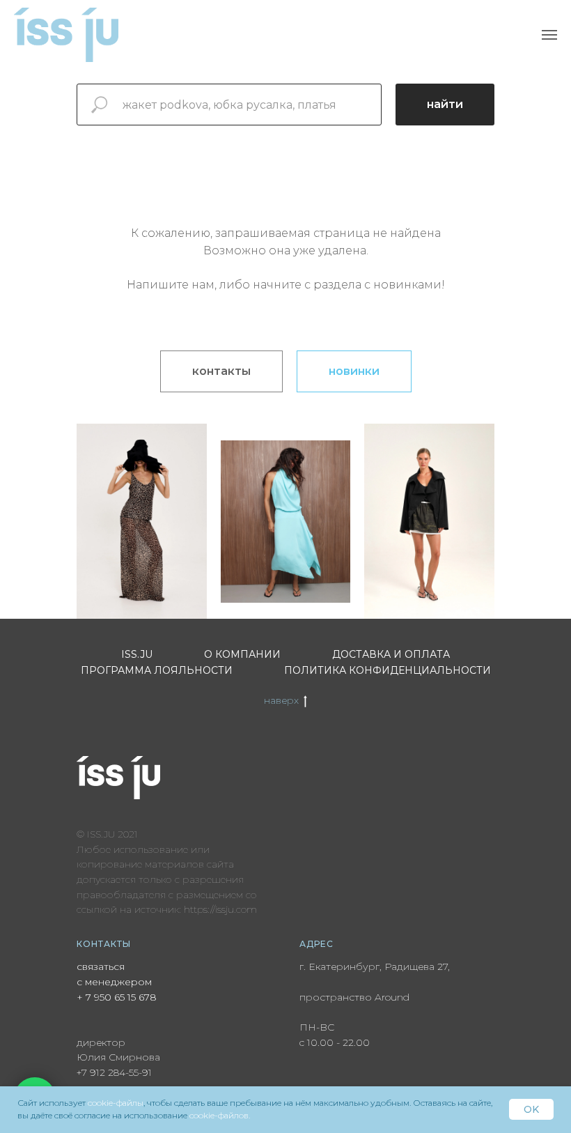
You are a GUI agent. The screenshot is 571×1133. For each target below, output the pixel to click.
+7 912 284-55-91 (114, 1072)
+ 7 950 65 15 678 (117, 997)
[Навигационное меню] (549, 35)
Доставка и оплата (391, 654)
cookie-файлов (219, 1115)
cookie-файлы (115, 1102)
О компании (242, 654)
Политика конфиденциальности (387, 670)
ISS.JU (136, 654)
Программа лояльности (157, 670)
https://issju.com (220, 909)
